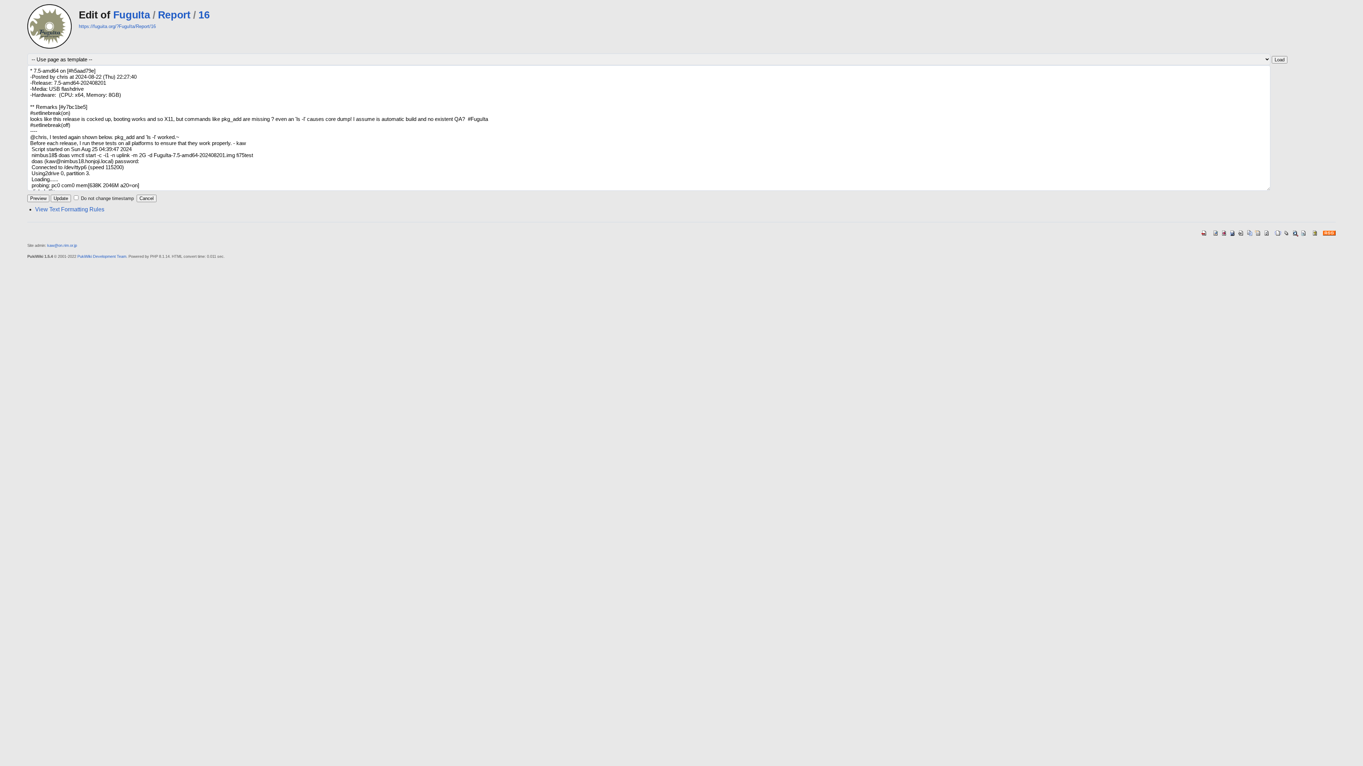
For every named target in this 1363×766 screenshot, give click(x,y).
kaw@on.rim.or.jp (62, 245)
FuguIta (131, 15)
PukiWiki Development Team (101, 256)
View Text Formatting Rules (69, 209)
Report (174, 15)
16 (203, 15)
